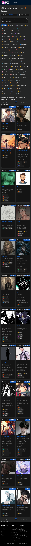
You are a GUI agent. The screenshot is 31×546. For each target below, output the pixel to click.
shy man (19, 189)
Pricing (3, 529)
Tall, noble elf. (5, 294)
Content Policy (15, 529)
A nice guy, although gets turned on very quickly (7, 509)
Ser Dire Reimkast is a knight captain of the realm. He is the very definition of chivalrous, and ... (22, 156)
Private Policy (15, 535)
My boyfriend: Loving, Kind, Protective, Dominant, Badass (22, 509)
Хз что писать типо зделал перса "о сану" (7, 480)
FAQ (2, 532)
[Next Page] (29, 102)
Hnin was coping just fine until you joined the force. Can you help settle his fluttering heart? (22, 367)
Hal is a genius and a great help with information (7, 191)
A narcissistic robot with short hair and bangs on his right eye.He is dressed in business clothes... (7, 404)
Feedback (4, 535)
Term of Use (14, 532)
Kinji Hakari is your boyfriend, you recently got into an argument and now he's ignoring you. (7, 331)
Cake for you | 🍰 (6, 153)
